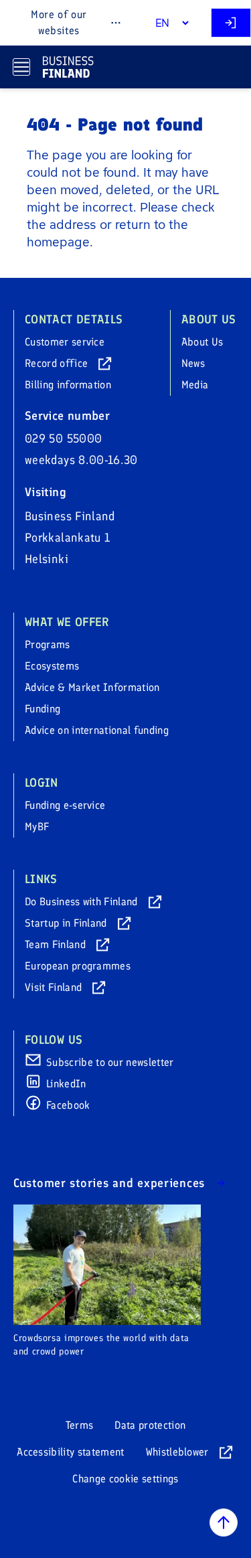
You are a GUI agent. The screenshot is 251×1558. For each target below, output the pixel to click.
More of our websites (59, 22)
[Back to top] (224, 1522)
